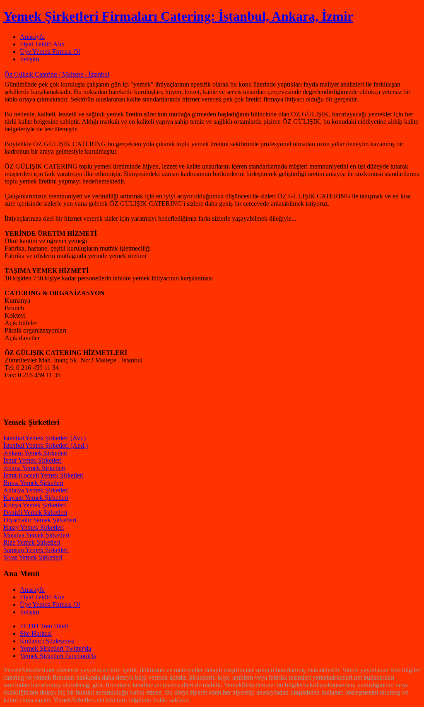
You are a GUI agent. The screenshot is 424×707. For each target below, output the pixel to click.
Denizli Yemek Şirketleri (35, 512)
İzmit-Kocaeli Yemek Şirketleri (43, 475)
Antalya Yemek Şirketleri (36, 490)
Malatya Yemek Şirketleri (36, 534)
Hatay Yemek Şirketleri (33, 527)
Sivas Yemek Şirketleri (32, 557)
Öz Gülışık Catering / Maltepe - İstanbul (57, 74)
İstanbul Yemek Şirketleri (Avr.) (44, 438)
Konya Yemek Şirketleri (34, 505)
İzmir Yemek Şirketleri (32, 460)
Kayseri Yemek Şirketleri (35, 497)
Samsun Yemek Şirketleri (36, 549)
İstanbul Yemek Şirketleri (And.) (45, 445)
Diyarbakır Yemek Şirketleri (39, 520)
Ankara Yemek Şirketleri (35, 452)
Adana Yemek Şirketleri (34, 467)
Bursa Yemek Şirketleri (33, 482)
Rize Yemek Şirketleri (31, 542)
